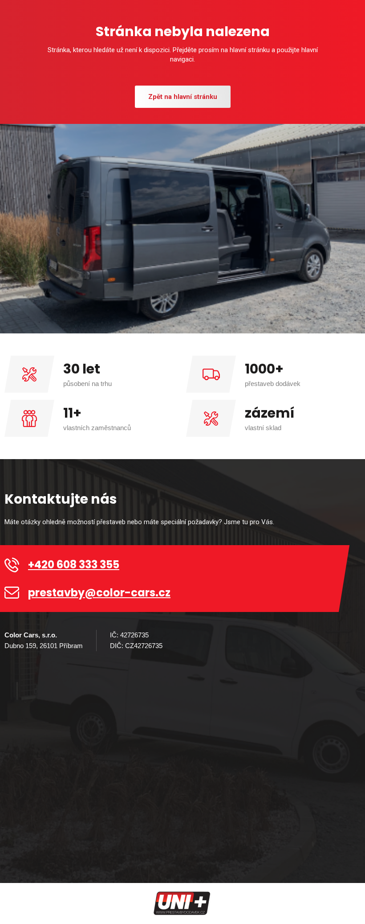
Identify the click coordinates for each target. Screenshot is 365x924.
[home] (182, 903)
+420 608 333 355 (73, 565)
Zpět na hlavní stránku (182, 97)
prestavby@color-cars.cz (99, 593)
